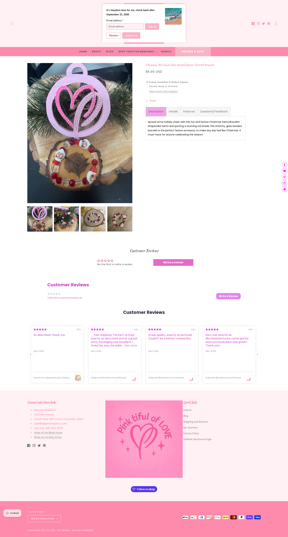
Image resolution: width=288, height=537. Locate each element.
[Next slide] (257, 354)
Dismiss (113, 35)
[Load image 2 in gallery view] (66, 218)
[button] (12, 23)
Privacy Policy (191, 433)
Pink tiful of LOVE (45, 530)
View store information (163, 91)
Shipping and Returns (195, 421)
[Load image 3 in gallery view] (93, 218)
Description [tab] (156, 111)
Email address (115, 20)
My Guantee (190, 427)
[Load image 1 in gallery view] (39, 218)
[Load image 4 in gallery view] (119, 218)
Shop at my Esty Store (48, 437)
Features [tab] (189, 111)
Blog (185, 416)
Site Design (63, 530)
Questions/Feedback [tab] (214, 111)
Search (187, 410)
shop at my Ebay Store (48, 432)
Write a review (173, 262)
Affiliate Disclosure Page (197, 439)
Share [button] (153, 100)
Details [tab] (173, 111)
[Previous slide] (30, 354)
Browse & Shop (193, 51)
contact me (131, 35)
